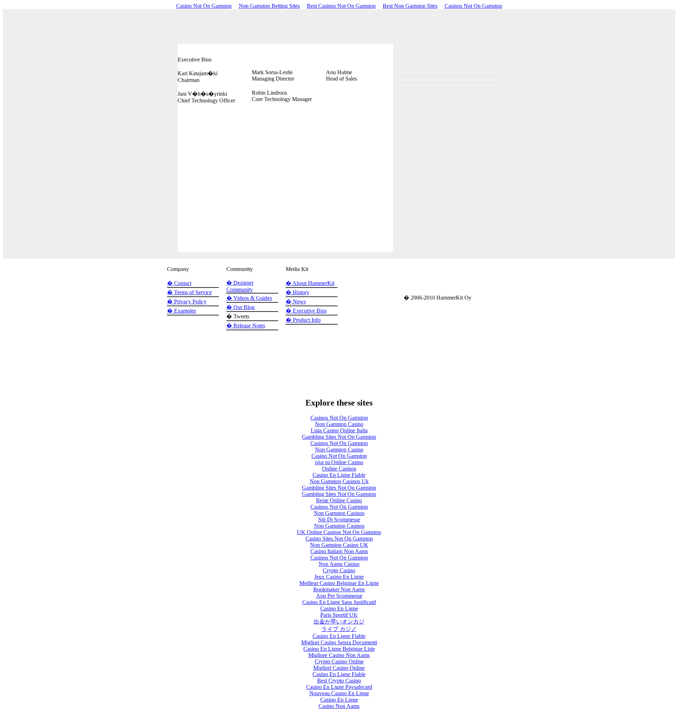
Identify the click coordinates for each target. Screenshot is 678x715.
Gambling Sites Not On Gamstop (339, 437)
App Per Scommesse (339, 596)
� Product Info (303, 320)
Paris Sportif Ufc (339, 615)
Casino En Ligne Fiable (339, 475)
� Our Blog (240, 307)
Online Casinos (339, 469)
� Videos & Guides (249, 298)
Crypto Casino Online (339, 661)
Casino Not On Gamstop (204, 6)
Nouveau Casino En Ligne (339, 693)
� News (296, 302)
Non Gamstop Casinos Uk (339, 481)
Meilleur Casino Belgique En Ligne (339, 583)
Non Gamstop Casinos (339, 513)
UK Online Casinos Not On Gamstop (339, 532)
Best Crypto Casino (339, 681)
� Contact (179, 283)
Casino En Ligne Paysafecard (339, 687)
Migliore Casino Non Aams (339, 655)
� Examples (181, 311)
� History (297, 292)
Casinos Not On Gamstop (473, 6)
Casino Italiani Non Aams (339, 551)
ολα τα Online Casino (339, 462)
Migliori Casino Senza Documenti (339, 642)
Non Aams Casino (339, 564)
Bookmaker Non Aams (339, 589)
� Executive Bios (306, 311)
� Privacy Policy (187, 302)
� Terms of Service (189, 292)
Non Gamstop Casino (339, 424)
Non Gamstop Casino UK (339, 545)
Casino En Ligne (339, 608)
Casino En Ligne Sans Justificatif (339, 602)
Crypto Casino (339, 570)
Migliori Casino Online (339, 668)
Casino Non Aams (339, 706)
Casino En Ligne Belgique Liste (339, 649)
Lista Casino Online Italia (339, 430)
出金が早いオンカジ (339, 622)
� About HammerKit (310, 283)
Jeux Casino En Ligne (339, 577)
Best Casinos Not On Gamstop (341, 6)
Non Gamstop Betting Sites (269, 6)
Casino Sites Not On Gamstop (339, 539)
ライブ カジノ (339, 629)
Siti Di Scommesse (339, 519)
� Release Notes (245, 326)
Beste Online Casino (339, 500)
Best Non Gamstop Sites (410, 6)
